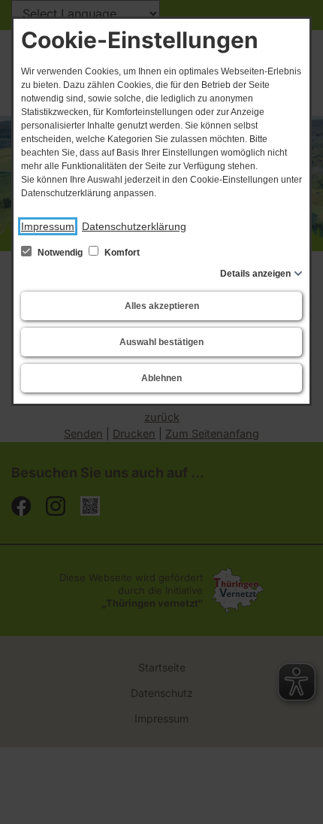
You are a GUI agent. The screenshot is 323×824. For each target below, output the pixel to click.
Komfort (121, 252)
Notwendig (60, 252)
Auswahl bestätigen (161, 342)
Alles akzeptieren (162, 306)
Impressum (47, 226)
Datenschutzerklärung (134, 226)
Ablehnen (161, 378)
